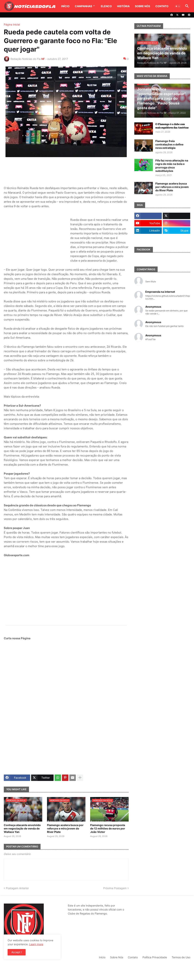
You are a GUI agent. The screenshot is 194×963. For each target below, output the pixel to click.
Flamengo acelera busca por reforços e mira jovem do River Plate (65, 828)
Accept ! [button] (16, 952)
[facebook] (172, 15)
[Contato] (148, 238)
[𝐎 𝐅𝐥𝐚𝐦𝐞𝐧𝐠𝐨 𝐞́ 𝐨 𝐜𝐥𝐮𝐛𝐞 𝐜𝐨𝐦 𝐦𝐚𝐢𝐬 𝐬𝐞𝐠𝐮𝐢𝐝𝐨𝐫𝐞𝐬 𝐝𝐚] (143, 128)
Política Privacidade (154, 957)
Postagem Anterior (17, 888)
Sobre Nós (142, 6)
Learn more (36, 944)
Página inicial (12, 24)
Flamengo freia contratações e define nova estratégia (169, 144)
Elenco (106, 6)
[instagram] (176, 223)
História (123, 6)
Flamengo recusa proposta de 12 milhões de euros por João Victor (107, 828)
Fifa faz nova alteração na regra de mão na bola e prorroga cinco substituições (171, 165)
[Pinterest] (65, 778)
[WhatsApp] (58, 778)
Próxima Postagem (115, 888)
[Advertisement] (73, 171)
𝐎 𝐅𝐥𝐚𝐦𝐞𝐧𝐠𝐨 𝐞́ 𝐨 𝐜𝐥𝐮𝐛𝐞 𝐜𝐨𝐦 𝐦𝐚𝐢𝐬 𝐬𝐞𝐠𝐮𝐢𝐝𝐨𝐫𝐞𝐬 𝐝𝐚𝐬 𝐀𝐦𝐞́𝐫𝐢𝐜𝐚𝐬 (172, 125)
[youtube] (183, 15)
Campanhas (83, 6)
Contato (161, 6)
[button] (177, 6)
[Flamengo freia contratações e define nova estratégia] (143, 145)
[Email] (72, 778)
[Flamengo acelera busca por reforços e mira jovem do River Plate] (143, 188)
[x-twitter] (177, 15)
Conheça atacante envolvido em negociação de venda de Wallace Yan (22, 828)
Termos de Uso (181, 957)
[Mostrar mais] (80, 778)
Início (65, 6)
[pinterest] (189, 15)
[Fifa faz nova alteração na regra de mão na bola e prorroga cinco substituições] (143, 165)
